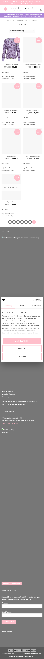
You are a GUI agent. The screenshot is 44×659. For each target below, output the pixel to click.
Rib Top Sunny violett (11, 110)
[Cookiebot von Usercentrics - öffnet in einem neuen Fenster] (33, 300)
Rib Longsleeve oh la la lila (32, 64)
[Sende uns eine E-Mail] (24, 642)
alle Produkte (18, 20)
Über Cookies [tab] (36, 305)
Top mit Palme (11, 202)
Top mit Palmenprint (32, 110)
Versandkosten (9, 76)
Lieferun (6, 423)
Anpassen (20, 349)
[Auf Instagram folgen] (22, 642)
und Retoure (14, 423)
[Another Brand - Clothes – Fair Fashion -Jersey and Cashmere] (22, 9)
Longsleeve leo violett (11, 64)
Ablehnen (22, 356)
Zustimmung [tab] (8, 305)
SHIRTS (27, 20)
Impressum (12, 656)
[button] (5, 9)
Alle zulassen (22, 341)
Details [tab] (22, 305)
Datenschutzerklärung (24, 656)
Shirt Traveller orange (33, 156)
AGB (33, 656)
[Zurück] (10, 222)
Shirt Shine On (11, 156)
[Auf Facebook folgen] (19, 642)
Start (9, 20)
